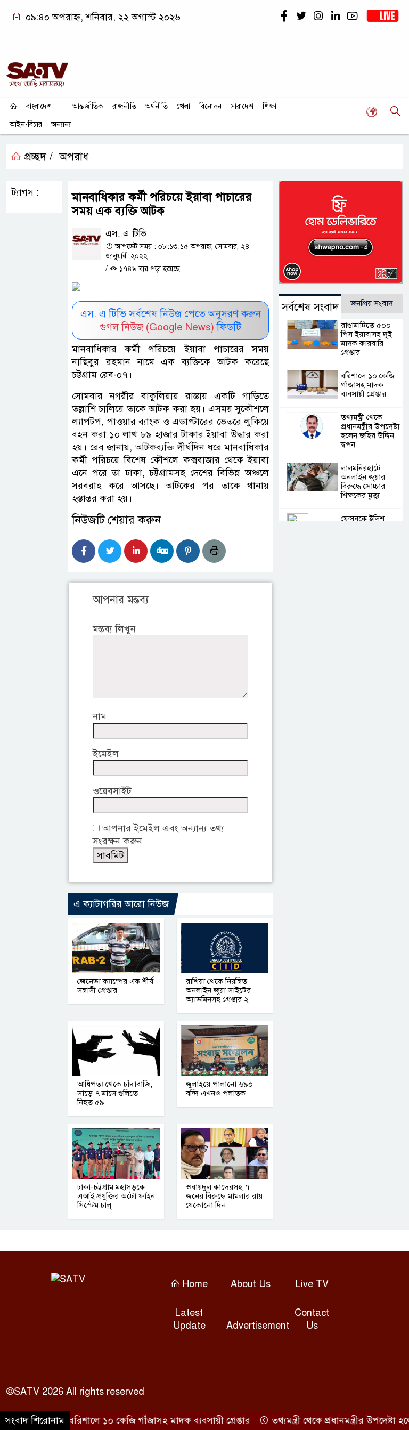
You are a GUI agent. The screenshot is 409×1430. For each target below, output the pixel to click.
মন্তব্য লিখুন (114, 629)
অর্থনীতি (156, 106)
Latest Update (189, 1319)
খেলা (183, 106)
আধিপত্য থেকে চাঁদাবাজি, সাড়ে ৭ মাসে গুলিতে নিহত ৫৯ (114, 1093)
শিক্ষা (269, 106)
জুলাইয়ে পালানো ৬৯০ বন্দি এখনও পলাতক (219, 1088)
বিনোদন (210, 106)
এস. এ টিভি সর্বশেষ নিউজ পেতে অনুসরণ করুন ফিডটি (170, 320)
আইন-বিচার (26, 124)
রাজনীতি (124, 106)
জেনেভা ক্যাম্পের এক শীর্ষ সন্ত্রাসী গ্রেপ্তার (115, 985)
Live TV (312, 1284)
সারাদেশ (242, 106)
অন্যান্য (61, 124)
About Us (251, 1284)
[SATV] (37, 70)
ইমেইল (106, 754)
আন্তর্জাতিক (87, 106)
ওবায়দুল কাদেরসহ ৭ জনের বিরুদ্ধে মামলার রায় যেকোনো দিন (224, 1196)
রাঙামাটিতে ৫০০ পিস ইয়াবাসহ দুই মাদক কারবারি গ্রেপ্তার (366, 338)
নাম (100, 716)
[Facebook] (83, 551)
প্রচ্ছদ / (37, 157)
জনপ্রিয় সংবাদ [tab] (371, 303)
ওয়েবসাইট (112, 791)
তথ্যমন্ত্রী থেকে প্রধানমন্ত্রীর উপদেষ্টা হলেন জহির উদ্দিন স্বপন (370, 431)
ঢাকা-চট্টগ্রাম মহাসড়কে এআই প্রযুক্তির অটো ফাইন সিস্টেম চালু (116, 1196)
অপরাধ (73, 157)
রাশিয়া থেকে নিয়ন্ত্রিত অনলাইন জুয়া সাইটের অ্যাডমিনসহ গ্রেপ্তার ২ (218, 990)
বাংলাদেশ (39, 106)
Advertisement (257, 1325)
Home (194, 1284)
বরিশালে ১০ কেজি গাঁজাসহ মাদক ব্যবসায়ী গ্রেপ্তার (368, 385)
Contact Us (312, 1319)
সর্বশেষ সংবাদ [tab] (310, 307)
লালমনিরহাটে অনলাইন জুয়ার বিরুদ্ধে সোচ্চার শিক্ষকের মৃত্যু (363, 481)
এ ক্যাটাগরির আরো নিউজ (121, 904)
